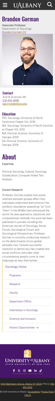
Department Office (20, 301)
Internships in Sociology (23, 310)
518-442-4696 (11, 100)
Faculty (13, 292)
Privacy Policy (47, 391)
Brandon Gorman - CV (14, 32)
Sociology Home (15, 266)
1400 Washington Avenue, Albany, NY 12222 (21, 384)
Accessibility (34, 391)
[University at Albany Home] (27, 3)
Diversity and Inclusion (22, 318)
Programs (15, 275)
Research (14, 284)
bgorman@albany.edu (15, 103)
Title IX (27, 395)
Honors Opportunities (22, 327)
